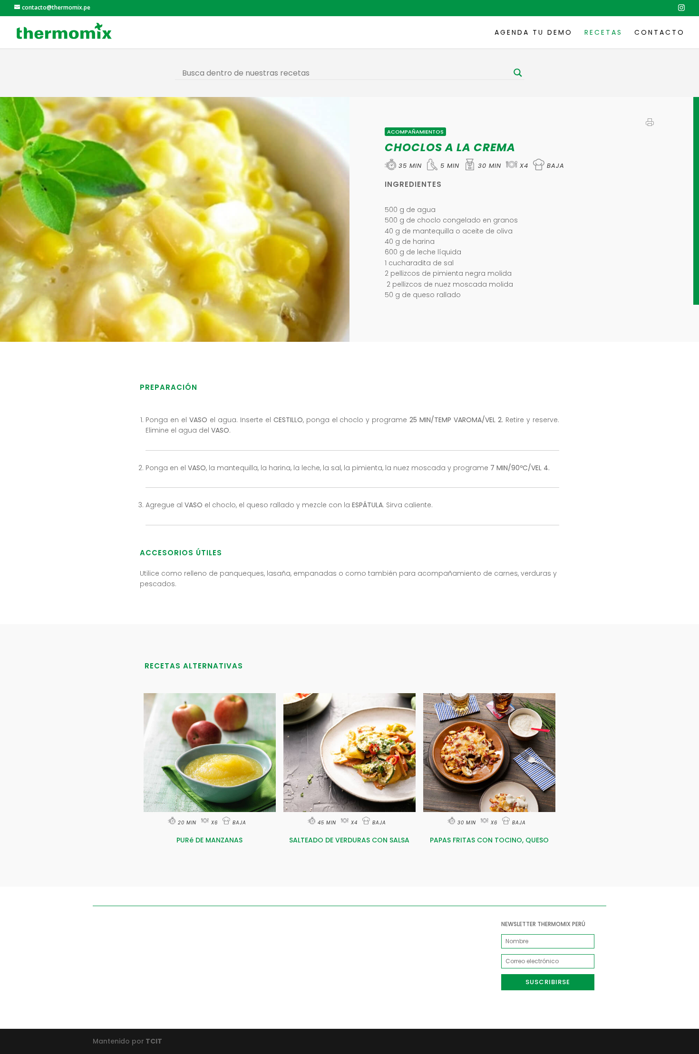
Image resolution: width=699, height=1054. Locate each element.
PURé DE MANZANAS (209, 840)
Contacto (659, 33)
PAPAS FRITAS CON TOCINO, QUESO (489, 840)
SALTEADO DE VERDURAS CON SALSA (349, 840)
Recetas (603, 33)
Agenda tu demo (534, 33)
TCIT (153, 1041)
